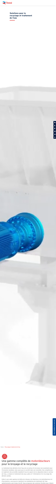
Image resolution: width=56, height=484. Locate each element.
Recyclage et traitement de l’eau (12, 447)
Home (2, 447)
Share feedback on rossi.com (54, 426)
